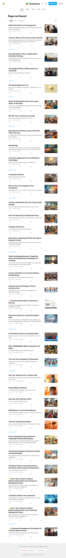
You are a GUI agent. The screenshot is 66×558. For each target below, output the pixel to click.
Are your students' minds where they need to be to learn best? (24, 336)
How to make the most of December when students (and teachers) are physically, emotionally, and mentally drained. (25, 320)
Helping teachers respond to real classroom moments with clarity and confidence (25, 243)
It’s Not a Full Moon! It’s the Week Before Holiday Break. (24, 274)
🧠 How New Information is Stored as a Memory (23, 302)
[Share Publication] (46, 3)
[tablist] (17, 20)
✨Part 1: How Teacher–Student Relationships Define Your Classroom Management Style (23, 510)
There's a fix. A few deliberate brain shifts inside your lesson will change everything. (25, 106)
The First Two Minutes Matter (20, 422)
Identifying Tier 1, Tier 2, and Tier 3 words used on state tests (25, 190)
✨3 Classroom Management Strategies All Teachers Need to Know (25, 529)
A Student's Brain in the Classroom (22, 496)
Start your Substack (28, 550)
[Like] (10, 417)
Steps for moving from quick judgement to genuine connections (23, 362)
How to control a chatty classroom (18, 401)
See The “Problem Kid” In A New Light (23, 375)
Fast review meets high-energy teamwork (20, 229)
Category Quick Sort (16, 227)
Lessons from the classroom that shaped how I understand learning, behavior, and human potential (25, 263)
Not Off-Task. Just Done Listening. (22, 116)
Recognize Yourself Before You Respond (19, 73)
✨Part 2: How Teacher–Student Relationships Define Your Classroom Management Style (23, 481)
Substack (25, 554)
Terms (36, 546)
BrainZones (18, 279)
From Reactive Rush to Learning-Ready (23, 334)
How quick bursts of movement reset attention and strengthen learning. (23, 291)
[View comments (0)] (21, 33)
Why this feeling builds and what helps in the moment (23, 207)
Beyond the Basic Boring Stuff (17, 177)
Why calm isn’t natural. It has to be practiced (21, 277)
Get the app (41, 550)
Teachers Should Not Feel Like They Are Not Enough (25, 203)
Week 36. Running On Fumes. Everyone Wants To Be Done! (23, 102)
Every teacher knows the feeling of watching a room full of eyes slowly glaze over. (25, 59)
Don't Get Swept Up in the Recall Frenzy (24, 215)
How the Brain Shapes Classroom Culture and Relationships (24, 452)
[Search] (42, 3)
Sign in (61, 3)
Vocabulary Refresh (16, 175)
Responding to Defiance (18, 388)
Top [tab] (15, 20)
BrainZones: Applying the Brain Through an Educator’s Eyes (25, 239)
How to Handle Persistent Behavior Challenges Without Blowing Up (22, 438)
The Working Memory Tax (18, 85)
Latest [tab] (11, 20)
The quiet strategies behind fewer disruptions (21, 350)
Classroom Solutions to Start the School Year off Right (23, 533)
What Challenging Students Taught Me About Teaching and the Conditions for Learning (23, 258)
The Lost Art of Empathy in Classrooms (23, 359)
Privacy (31, 546)
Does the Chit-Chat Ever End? (20, 399)
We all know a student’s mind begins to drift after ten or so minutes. (25, 88)
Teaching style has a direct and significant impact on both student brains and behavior (24, 498)
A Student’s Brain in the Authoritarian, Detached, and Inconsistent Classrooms (24, 467)
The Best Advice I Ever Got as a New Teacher (26, 38)
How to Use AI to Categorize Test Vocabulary (21, 187)
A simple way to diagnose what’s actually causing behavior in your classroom (25, 136)
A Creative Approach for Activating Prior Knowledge (24, 159)
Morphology (13, 145)
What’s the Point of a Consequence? (22, 25)
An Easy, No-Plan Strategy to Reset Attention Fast (22, 287)
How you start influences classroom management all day (24, 424)
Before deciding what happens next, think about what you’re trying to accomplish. (25, 28)
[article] (33, 29)
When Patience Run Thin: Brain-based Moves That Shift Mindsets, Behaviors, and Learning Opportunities (24, 441)
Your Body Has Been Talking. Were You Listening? (23, 70)
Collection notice (43, 546)
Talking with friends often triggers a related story (22, 162)
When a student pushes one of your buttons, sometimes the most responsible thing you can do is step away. (25, 40)
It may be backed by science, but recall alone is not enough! (25, 217)
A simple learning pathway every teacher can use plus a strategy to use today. (24, 305)
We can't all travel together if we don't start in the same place (25, 412)
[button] (21, 9)
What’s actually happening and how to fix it (20, 118)
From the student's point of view (17, 470)
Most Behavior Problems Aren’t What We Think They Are (24, 132)
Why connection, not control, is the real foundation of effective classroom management (23, 486)
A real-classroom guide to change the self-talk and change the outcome (25, 378)
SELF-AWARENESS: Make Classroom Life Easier (24, 347)
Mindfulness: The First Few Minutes (22, 410)
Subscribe (53, 3)
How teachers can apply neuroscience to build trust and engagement (24, 456)
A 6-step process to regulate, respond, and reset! (22, 390)
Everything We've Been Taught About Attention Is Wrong (23, 55)
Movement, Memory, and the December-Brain (24, 316)
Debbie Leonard (17, 31)
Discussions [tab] (21, 20)
